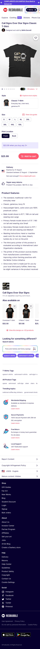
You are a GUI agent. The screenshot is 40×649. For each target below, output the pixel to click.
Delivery (5, 557)
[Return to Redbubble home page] (13, 10)
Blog (3, 498)
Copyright (6, 575)
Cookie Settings (8, 582)
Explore (5, 18)
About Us (5, 522)
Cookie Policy (32, 625)
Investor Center (8, 526)
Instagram (10, 592)
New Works (6, 494)
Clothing (15, 18)
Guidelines (6, 568)
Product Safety (8, 571)
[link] (10, 355)
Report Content (8, 459)
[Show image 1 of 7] (2, 89)
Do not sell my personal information (14, 625)
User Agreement (7, 621)
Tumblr (8, 603)
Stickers (26, 18)
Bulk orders (6, 513)
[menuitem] (5, 18)
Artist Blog (6, 544)
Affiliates (5, 533)
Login (4, 505)
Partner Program (8, 529)
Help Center (6, 564)
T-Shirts (6, 371)
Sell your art (7, 536)
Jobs (4, 540)
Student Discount (9, 502)
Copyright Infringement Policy (14, 465)
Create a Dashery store (11, 547)
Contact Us (6, 579)
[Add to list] (35, 37)
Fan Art (5, 491)
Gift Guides (6, 487)
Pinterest (9, 606)
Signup (4, 509)
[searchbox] (20, 349)
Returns (5, 560)
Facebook (10, 595)
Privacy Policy (20, 621)
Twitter (8, 599)
